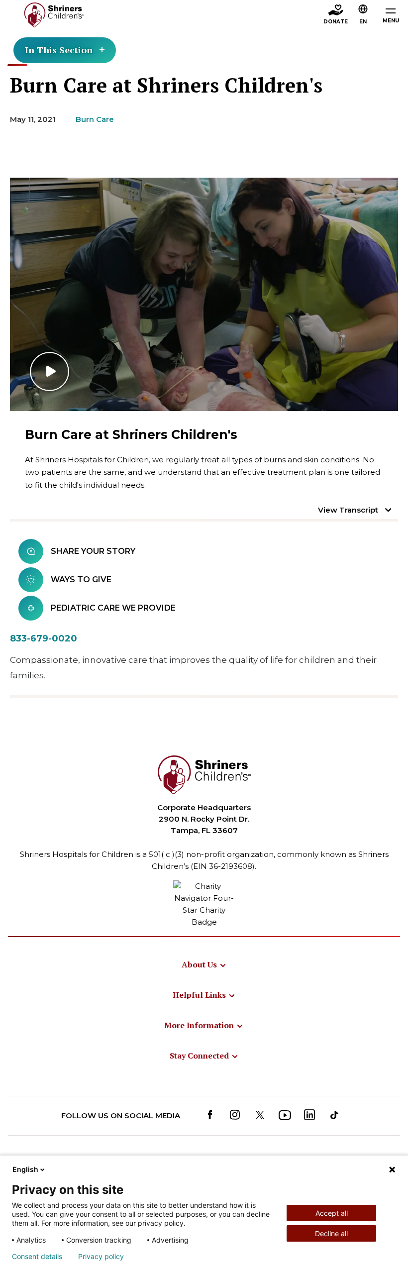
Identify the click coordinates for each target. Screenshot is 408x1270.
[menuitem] (204, 964)
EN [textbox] (363, 21)
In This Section (59, 50)
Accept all (331, 1213)
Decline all (331, 1233)
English (25, 1169)
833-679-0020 (43, 638)
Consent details (37, 1257)
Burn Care (95, 119)
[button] (363, 15)
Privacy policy (101, 1257)
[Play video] (204, 294)
